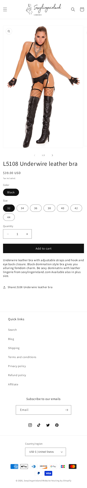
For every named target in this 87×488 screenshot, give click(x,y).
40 (62, 208)
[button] (5, 9)
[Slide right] (52, 155)
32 (9, 208)
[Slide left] (34, 155)
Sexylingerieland (33, 480)
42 (76, 208)
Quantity (8, 226)
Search (12, 329)
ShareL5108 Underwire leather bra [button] (30, 287)
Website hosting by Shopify (56, 480)
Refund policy (17, 375)
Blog (11, 339)
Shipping (14, 348)
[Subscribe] (66, 410)
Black (11, 192)
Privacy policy (17, 366)
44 (9, 217)
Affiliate (13, 384)
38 (49, 208)
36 (35, 208)
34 (22, 208)
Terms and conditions (22, 357)
